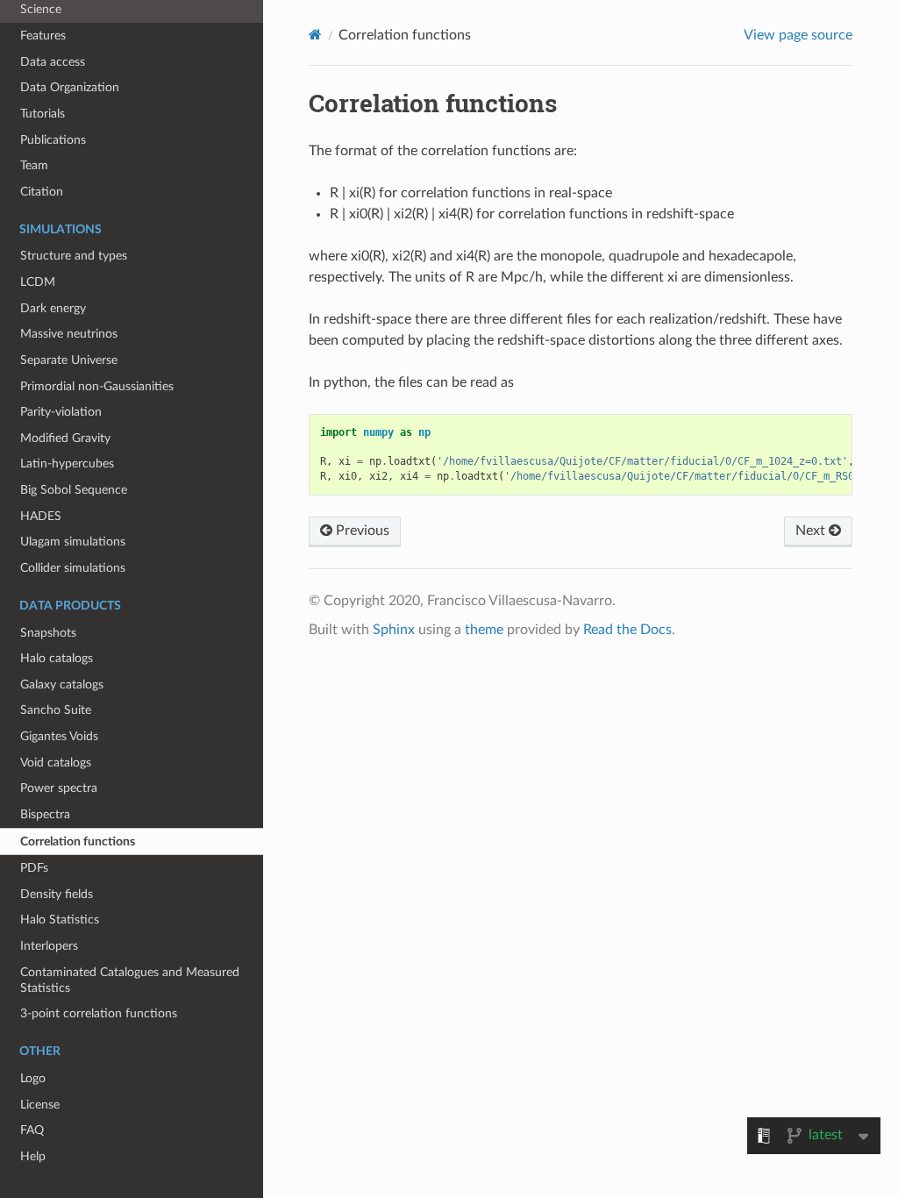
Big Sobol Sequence (73, 489)
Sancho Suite (55, 710)
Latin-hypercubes (67, 463)
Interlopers (49, 945)
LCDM (37, 282)
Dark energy (53, 308)
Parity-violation (61, 411)
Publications (53, 139)
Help (33, 1156)
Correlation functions (77, 841)
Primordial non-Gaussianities (97, 386)
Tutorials (42, 113)
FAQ (32, 1130)
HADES (40, 516)
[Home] (315, 34)
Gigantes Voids (59, 736)
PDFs (34, 867)
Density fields (56, 894)
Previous (360, 531)
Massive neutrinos (69, 333)
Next (812, 531)
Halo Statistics (59, 919)
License (40, 1104)
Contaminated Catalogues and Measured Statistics (129, 980)
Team (34, 165)
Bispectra (45, 814)
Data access (52, 61)
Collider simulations (72, 567)
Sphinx (394, 630)
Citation (41, 191)
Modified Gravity (65, 438)
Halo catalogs (56, 658)
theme (484, 630)
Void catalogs (55, 762)
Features (43, 35)
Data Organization (69, 87)
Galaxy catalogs (61, 684)
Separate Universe (69, 360)
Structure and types (73, 255)
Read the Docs (627, 630)
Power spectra (58, 788)
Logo (33, 1078)
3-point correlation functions (98, 1013)
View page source (798, 35)
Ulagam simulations (72, 541)
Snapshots (48, 632)
